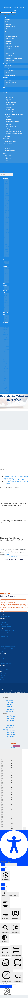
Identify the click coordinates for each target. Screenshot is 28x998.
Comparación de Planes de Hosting (8, 630)
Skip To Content (4, 983)
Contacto (5, 87)
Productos (5, 17)
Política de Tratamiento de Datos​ (8, 648)
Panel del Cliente (9, 65)
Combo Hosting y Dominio (12, 36)
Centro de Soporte (7, 68)
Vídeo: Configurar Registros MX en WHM (14, 480)
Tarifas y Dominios (5, 624)
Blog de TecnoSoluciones (10, 82)
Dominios (7, 21)
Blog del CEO (8, 84)
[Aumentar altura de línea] (3, 884)
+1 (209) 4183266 (10, 709)
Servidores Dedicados (10, 43)
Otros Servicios (8, 48)
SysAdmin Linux (8, 546)
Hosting (6, 31)
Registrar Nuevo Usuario (10, 67)
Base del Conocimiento (10, 75)
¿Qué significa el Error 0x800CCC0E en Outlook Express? (13, 611)
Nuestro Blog (8, 80)
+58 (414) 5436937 (10, 720)
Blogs (4, 79)
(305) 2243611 (9, 704)
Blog (4, 314)
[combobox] (11, 789)
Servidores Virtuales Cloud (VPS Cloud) (14, 40)
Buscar (4, 172)
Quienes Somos (4, 667)
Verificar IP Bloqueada (10, 70)
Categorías (7, 19)
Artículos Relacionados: (13, 473)
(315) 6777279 (9, 700)
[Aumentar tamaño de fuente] (3, 864)
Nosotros (5, 77)
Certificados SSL (9, 50)
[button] (14, 91)
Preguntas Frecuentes (11, 29)
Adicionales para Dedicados (12, 46)
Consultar (3, 642)
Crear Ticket (7, 72)
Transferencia (9, 24)
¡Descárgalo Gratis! (13, 557)
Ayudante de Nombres (11, 28)
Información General (9, 55)
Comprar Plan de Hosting (6, 632)
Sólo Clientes (6, 63)
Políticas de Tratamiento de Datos (14, 58)
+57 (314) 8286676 (10, 699)
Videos (6, 85)
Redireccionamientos (11, 51)
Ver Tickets (7, 73)
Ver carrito (7, 62)
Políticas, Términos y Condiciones (13, 57)
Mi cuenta (5, 287)
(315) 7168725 (9, 702)
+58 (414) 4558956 (10, 718)
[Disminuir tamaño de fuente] (3, 869)
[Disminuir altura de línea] (3, 888)
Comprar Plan (9, 33)
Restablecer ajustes (5, 986)
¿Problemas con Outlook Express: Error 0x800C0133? (13, 599)
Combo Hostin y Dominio (6, 181)
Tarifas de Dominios (10, 26)
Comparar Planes (10, 34)
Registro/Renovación (10, 23)
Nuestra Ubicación (5, 669)
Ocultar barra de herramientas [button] (8, 864)
